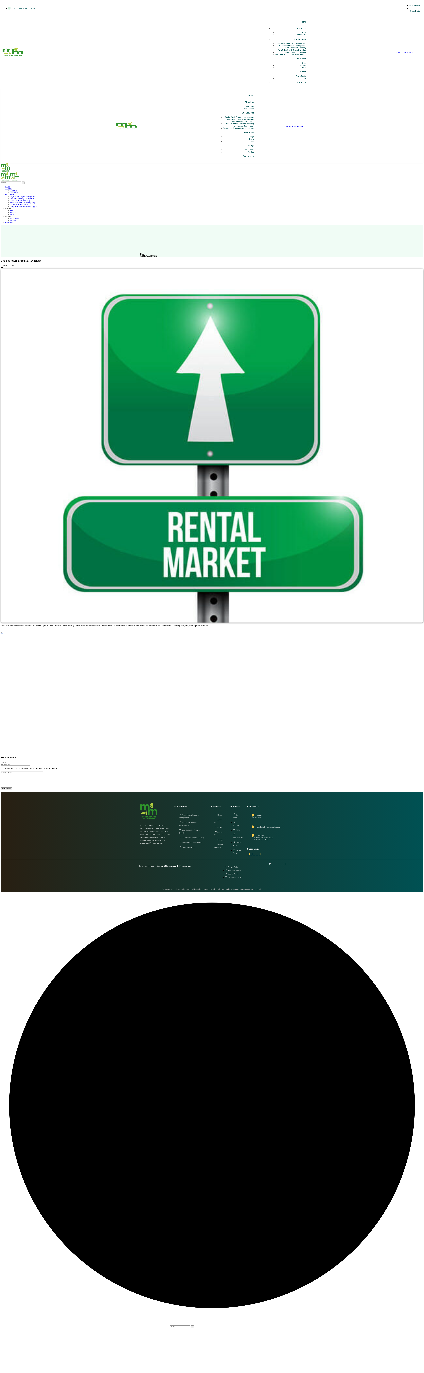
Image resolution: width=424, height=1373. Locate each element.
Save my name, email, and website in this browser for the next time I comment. (31, 768)
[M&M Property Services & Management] (5, 171)
